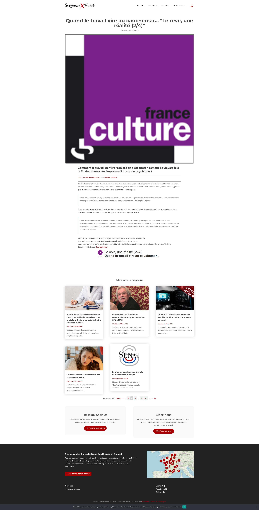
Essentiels (165, 6)
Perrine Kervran (110, 178)
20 (146, 398)
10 (142, 398)
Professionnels (179, 6)
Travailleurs (153, 6)
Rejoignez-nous (97, 428)
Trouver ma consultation (78, 474)
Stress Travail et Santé (129, 30)
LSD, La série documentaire (89, 178)
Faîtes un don (165, 431)
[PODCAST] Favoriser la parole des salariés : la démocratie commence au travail (174, 317)
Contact (159, 486)
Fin (155, 398)
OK (184, 507)
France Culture (102, 247)
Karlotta (145, 502)
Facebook (160, 489)
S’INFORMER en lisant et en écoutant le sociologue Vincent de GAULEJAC (128, 317)
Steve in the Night (158, 502)
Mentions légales (72, 489)
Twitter (159, 492)
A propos (69, 486)
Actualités (141, 6)
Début (118, 398)
